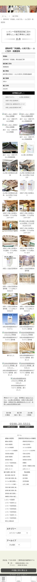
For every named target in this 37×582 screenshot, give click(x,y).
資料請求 (27, 427)
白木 (16, 398)
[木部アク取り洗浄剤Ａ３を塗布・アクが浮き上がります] (10, 210)
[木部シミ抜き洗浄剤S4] (10, 265)
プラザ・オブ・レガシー (18, 3)
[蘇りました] (10, 352)
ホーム (4, 16)
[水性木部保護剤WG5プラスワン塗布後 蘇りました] (27, 352)
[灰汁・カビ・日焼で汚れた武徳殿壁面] (27, 134)
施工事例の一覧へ (18, 414)
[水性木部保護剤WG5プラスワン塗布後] (27, 324)
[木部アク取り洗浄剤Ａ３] (27, 190)
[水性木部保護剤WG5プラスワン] (10, 324)
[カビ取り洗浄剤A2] (27, 152)
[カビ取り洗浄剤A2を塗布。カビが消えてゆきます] (27, 170)
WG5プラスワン (10, 97)
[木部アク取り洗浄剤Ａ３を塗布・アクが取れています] (10, 245)
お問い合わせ (11, 427)
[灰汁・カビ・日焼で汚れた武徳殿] (10, 116)
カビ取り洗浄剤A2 (24, 97)
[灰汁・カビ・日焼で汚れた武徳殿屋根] (10, 152)
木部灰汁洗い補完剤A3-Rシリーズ (15, 104)
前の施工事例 (8, 414)
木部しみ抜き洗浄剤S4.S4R (13, 107)
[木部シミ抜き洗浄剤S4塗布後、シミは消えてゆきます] (10, 283)
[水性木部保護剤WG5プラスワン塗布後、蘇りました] (18, 383)
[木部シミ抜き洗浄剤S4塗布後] (27, 265)
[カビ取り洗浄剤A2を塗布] (10, 170)
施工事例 (15, 16)
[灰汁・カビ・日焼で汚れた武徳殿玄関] (27, 116)
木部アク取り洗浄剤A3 (12, 100)
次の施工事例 (29, 414)
